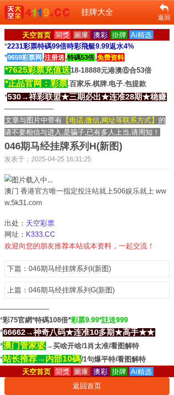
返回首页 (87, 386)
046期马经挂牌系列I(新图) (70, 268)
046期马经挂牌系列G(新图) (72, 290)
